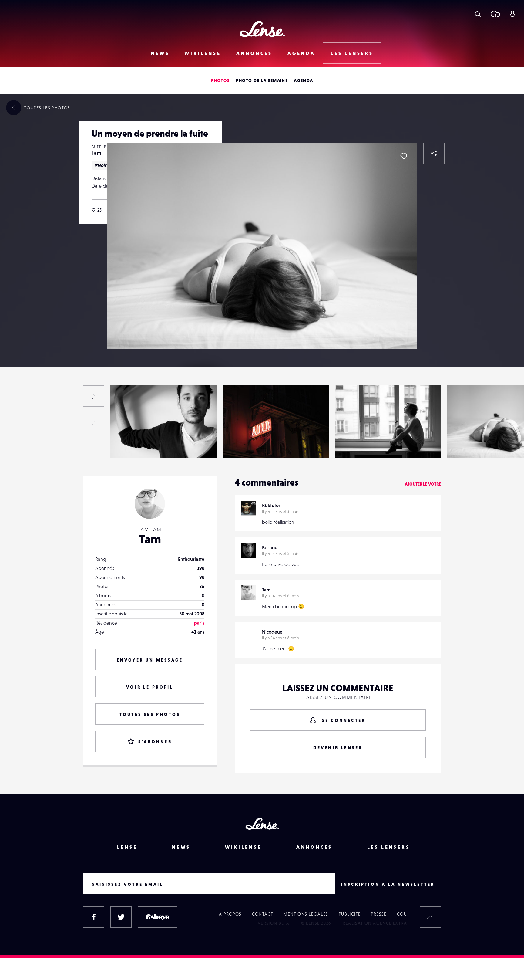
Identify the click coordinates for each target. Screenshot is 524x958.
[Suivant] (93, 396)
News (160, 53)
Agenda (301, 53)
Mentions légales (306, 914)
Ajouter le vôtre (423, 484)
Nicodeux (272, 632)
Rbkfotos (271, 505)
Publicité (350, 914)
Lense (127, 847)
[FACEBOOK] (93, 917)
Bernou (269, 547)
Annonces (254, 53)
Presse (378, 914)
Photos (220, 80)
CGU (402, 914)
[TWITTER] (121, 917)
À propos (230, 914)
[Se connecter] (512, 13)
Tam (96, 153)
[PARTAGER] (434, 153)
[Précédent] (93, 423)
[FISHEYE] (157, 917)
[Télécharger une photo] (495, 13)
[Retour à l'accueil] (262, 29)
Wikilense (202, 53)
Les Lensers (352, 53)
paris (199, 622)
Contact (263, 914)
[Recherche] (477, 13)
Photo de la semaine (262, 80)
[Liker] (403, 156)
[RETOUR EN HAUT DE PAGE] (430, 917)
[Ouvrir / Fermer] (213, 133)
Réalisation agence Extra (375, 923)
